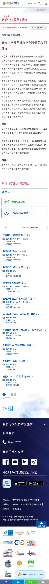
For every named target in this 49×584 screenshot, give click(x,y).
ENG (30, 3)
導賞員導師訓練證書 (13, 235)
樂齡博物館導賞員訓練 (14, 361)
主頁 (3, 27)
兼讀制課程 (24, 27)
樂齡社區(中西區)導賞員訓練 (17, 345)
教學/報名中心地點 (19, 500)
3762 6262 (14, 442)
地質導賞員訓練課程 (13, 283)
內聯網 (15, 504)
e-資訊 (10, 408)
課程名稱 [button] (34, 227)
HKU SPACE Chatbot (33, 574)
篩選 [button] (4, 191)
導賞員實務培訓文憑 (13, 267)
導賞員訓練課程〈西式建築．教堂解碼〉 (23, 330)
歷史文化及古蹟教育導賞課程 (17, 298)
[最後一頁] (15, 394)
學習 (8, 27)
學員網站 (33, 500)
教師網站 (6, 504)
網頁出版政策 (26, 504)
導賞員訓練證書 (10, 251)
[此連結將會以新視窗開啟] (20, 483)
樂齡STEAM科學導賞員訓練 (16, 376)
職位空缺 (6, 500)
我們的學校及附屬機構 (18, 424)
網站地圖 (6, 509)
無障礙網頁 (16, 509)
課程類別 (15, 27)
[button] (39, 3)
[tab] (24, 235)
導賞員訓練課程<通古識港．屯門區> (21, 314)
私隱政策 (37, 504)
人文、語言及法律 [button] (37, 28)
